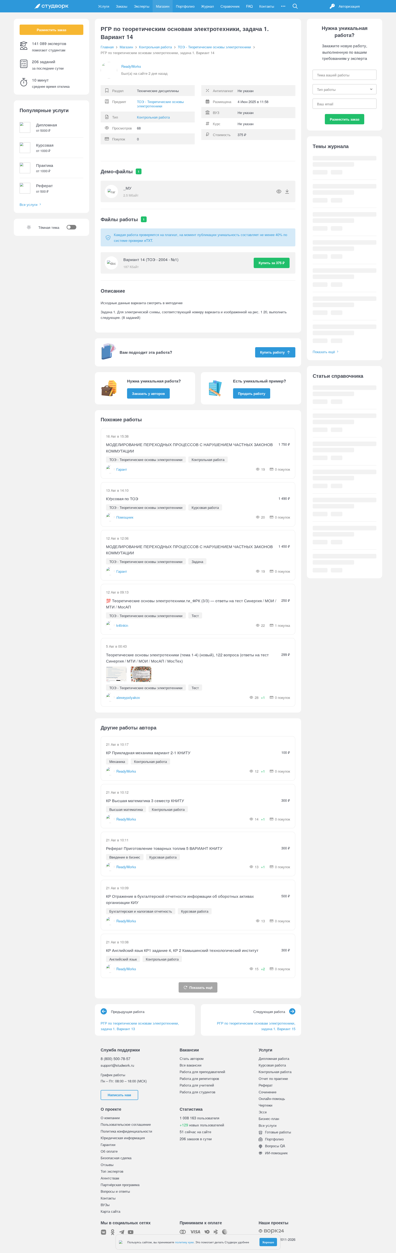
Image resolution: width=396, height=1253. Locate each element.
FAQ (249, 6)
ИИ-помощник (276, 1152)
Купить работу (272, 352)
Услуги (103, 6)
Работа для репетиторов (199, 1078)
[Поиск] (295, 6)
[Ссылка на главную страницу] (51, 6)
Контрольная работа (153, 117)
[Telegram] (122, 1232)
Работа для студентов (197, 1091)
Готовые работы (277, 1131)
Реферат (266, 1085)
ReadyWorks (131, 66)
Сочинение (267, 1091)
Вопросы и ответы (115, 1191)
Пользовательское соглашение (126, 1124)
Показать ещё (200, 987)
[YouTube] (131, 1232)
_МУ (127, 188)
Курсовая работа (272, 1065)
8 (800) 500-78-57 (115, 1058)
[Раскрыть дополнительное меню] (283, 6)
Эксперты (141, 6)
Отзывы (107, 1164)
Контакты (266, 6)
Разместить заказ (51, 29)
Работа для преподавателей (202, 1071)
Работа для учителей (197, 1085)
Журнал (207, 6)
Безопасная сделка (116, 1157)
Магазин (162, 6)
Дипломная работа (274, 1058)
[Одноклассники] (113, 1232)
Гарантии (108, 1144)
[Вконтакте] (103, 1232)
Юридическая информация (123, 1137)
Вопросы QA (274, 1145)
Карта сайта (110, 1211)
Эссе (263, 1111)
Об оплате (109, 1151)
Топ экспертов (112, 1171)
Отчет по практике (273, 1078)
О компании (110, 1117)
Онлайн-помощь (272, 1098)
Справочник (229, 6)
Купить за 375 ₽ (272, 262)
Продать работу (251, 393)
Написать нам (119, 1094)
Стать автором (192, 1058)
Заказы (121, 6)
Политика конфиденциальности (126, 1131)
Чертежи (265, 1105)
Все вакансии (191, 1065)
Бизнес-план (269, 1118)
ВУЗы (105, 1204)
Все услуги (29, 204)
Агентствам (110, 1178)
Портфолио (185, 6)
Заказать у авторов (148, 393)
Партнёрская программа (120, 1184)
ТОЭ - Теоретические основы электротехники (160, 103)
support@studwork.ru (117, 1065)
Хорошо (268, 1242)
